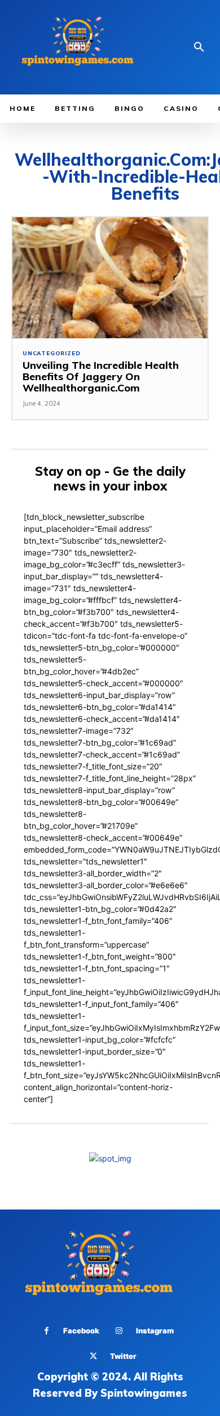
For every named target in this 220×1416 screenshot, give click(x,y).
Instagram (155, 1330)
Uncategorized (51, 353)
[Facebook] (46, 1331)
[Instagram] (119, 1331)
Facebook (81, 1330)
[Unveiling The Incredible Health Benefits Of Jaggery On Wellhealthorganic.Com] (110, 278)
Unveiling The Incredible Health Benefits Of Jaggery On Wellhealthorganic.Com (101, 376)
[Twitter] (93, 1356)
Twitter (123, 1356)
